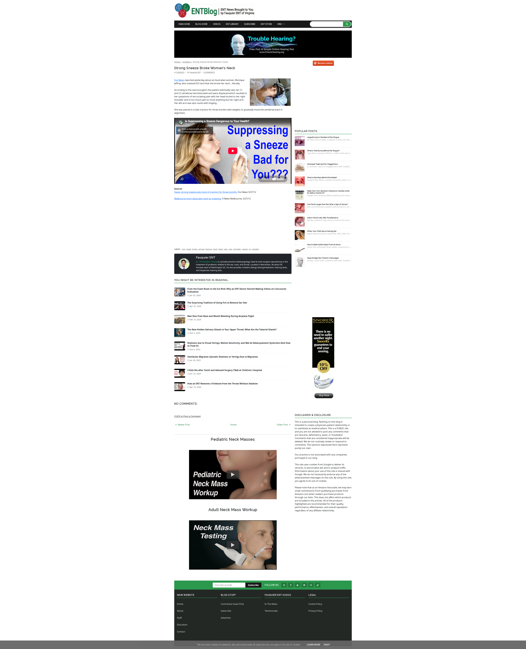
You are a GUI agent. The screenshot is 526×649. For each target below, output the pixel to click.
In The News (271, 603)
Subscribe (249, 24)
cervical (201, 249)
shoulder (237, 249)
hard (215, 249)
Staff (179, 617)
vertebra (255, 249)
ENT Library (232, 24)
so (250, 249)
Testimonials (271, 610)
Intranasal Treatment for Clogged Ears (322, 164)
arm (184, 249)
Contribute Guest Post (232, 603)
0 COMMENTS (209, 72)
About (180, 610)
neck (226, 249)
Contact (181, 631)
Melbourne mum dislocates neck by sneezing (197, 198)
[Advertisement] (232, 223)
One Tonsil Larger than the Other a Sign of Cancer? (327, 204)
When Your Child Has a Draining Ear (322, 231)
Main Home (184, 24)
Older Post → (284, 424)
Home (233, 424)
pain (231, 249)
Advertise (226, 617)
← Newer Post (182, 424)
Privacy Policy (315, 610)
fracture (209, 249)
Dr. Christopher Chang (207, 261)
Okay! (327, 644)
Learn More (314, 644)
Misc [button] (280, 24)
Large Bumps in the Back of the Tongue (323, 137)
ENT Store (266, 24)
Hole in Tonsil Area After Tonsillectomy (322, 218)
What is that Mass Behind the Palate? (322, 177)
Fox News (179, 80)
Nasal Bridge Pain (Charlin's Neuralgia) (323, 258)
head (220, 249)
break (188, 249)
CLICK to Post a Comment (187, 416)
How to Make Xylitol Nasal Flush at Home (323, 245)
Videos (216, 24)
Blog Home (201, 24)
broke (195, 249)
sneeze (245, 249)
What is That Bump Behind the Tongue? (323, 151)
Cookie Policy (315, 603)
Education (182, 624)
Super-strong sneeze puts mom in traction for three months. (205, 192)
